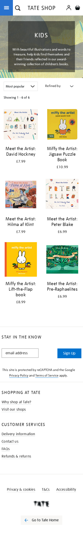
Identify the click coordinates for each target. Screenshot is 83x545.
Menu (7, 7)
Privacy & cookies (21, 489)
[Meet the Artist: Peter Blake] (62, 195)
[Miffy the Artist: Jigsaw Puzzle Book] (62, 125)
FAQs (6, 449)
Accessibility (66, 489)
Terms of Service (47, 375)
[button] (18, 8)
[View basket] (77, 8)
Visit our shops (14, 409)
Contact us (10, 441)
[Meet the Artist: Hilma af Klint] (20, 195)
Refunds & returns (16, 456)
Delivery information (18, 434)
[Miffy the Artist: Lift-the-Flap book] (20, 260)
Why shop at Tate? (16, 402)
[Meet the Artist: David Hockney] (20, 125)
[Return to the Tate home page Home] (41, 9)
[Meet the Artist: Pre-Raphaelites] (62, 260)
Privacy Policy (18, 375)
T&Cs (46, 489)
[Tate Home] (41, 504)
